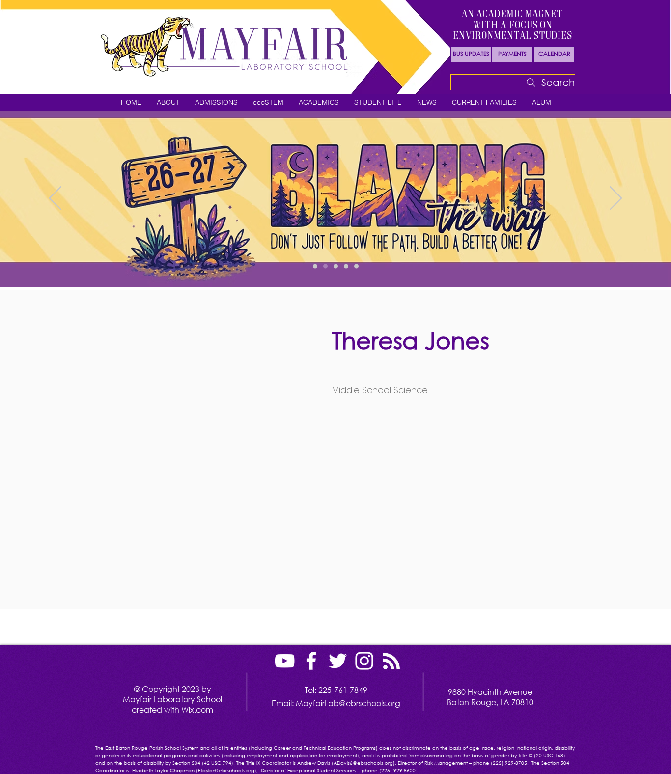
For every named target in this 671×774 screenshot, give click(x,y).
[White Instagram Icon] (364, 661)
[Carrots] (336, 266)
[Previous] (55, 199)
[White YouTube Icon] (285, 661)
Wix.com (197, 709)
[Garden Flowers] (315, 266)
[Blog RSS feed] (391, 661)
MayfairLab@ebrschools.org (348, 703)
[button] (168, 102)
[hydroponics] (346, 266)
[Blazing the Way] (325, 266)
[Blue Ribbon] (356, 266)
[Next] (616, 199)
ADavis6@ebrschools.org (363, 763)
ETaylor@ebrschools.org (226, 770)
